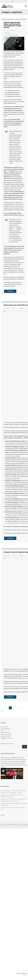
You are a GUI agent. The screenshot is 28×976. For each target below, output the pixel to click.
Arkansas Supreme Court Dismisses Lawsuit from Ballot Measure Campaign (12, 795)
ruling (8, 119)
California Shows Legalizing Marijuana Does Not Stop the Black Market (13, 804)
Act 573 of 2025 (7, 60)
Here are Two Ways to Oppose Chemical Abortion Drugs (13, 808)
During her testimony (9, 257)
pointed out (21, 215)
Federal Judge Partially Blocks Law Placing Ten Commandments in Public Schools (13, 24)
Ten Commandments (9, 34)
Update (16, 34)
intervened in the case (11, 101)
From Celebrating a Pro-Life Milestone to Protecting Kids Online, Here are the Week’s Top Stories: (13, 791)
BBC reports (9, 669)
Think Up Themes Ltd (11, 824)
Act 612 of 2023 (7, 674)
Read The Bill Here (15, 456)
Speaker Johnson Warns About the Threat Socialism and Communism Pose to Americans (13, 800)
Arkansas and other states (15, 671)
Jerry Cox (13, 30)
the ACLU (12, 83)
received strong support (16, 72)
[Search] (24, 746)
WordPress (24, 824)
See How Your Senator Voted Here (16, 445)
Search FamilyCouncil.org (7, 743)
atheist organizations (10, 85)
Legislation (7, 32)
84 (2, 711)
